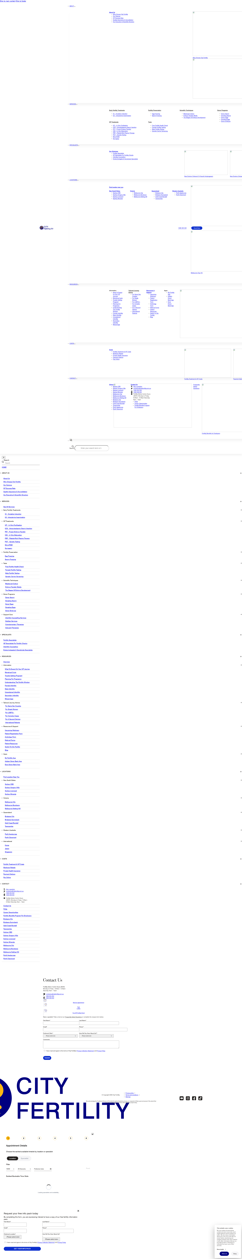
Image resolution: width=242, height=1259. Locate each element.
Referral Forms (154, 307)
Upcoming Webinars (12, 730)
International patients (12, 722)
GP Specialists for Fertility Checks (123, 155)
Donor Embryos (225, 121)
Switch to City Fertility (12, 747)
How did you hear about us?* (88, 1033)
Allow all (224, 1253)
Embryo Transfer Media (190, 115)
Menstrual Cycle (118, 298)
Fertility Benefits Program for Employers (17, 916)
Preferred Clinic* (48, 1033)
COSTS (71, 343)
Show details (220, 1249)
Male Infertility (117, 315)
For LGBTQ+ (136, 302)
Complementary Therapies (14, 624)
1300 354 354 (182, 228)
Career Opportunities (10, 912)
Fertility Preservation (154, 110)
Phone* (81, 1027)
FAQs (5, 909)
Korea (7, 845)
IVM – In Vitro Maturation (120, 131)
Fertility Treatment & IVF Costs (122, 351)
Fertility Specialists (118, 153)
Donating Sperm (226, 115)
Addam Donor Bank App (171, 298)
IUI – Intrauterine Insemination (122, 115)
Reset (88, 1168)
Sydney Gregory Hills (119, 195)
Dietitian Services (11, 621)
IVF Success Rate (118, 18)
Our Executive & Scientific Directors (123, 22)
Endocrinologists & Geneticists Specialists (125, 159)
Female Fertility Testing (159, 127)
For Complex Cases (12, 716)
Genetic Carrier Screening (160, 131)
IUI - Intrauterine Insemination (15, 517)
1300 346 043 (10, 895)
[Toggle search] (70, 440)
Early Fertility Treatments (117, 110)
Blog (151, 317)
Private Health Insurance (120, 355)
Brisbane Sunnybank (161, 195)
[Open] (3, 457)
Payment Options (118, 357)
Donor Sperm (225, 113)
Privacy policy (130, 1093)
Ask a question (10, 889)
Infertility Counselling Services (15, 618)
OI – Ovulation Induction (120, 113)
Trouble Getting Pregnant (13, 676)
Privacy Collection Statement (85, 1051)
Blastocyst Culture (188, 113)
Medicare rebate (118, 353)
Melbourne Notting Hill (140, 196)
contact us (7, 906)
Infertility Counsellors (119, 157)
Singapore (8, 852)
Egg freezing (156, 113)
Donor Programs (222, 110)
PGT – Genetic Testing (119, 135)
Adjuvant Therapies (12, 628)
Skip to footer (21, 1)
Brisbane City (159, 193)
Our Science (116, 16)
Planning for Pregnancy (13, 679)
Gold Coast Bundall (161, 196)
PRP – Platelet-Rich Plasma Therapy (123, 133)
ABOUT (71, 6)
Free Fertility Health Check (160, 125)
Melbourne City (138, 193)
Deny (235, 1253)
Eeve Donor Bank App (171, 303)
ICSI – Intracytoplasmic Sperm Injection (124, 127)
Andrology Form (10, 737)
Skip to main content (8, 1)
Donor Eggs (224, 117)
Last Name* (82, 1020)
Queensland (155, 191)
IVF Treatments (113, 122)
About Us (112, 12)
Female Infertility (118, 313)
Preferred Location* (10, 1234)
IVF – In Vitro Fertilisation (120, 125)
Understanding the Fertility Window (117, 309)
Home (4, 467)
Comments (46, 1039)
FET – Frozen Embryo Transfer (122, 129)
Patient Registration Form (153, 300)
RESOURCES (73, 284)
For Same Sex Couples (13, 706)
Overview (6, 662)
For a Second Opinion (12, 719)
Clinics (111, 384)
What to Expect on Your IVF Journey (117, 294)
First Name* (46, 1020)
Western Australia (177, 191)
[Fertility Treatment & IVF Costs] (207, 363)
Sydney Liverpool (118, 196)
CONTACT (72, 378)
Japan (7, 849)
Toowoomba (159, 198)
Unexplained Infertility (12, 692)
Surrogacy (116, 138)
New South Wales (114, 191)
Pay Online (116, 359)
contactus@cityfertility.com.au (15, 891)
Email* (45, 1027)
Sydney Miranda (118, 198)
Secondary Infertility (12, 695)
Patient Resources (11, 743)
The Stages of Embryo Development (194, 117)
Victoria (132, 191)
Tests (150, 122)
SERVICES (72, 104)
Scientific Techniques (186, 110)
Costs (111, 349)
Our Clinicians (113, 151)
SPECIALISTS (73, 145)
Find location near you (116, 187)
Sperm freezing (157, 115)
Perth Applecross (181, 193)
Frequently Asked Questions (73, 1017)
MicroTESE (116, 136)
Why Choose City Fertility (120, 14)
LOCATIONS (73, 180)
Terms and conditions (132, 1095)
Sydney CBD (117, 193)
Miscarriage (116, 324)
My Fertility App (10, 758)
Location (12, 1158)
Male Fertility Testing (158, 129)
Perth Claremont (181, 195)
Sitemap (128, 1097)
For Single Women (11, 709)
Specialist (24, 1158)
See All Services (9, 507)
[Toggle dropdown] (74, 6)
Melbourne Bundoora (140, 195)
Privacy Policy (101, 1051)
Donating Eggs (225, 119)
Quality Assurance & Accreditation (123, 20)
